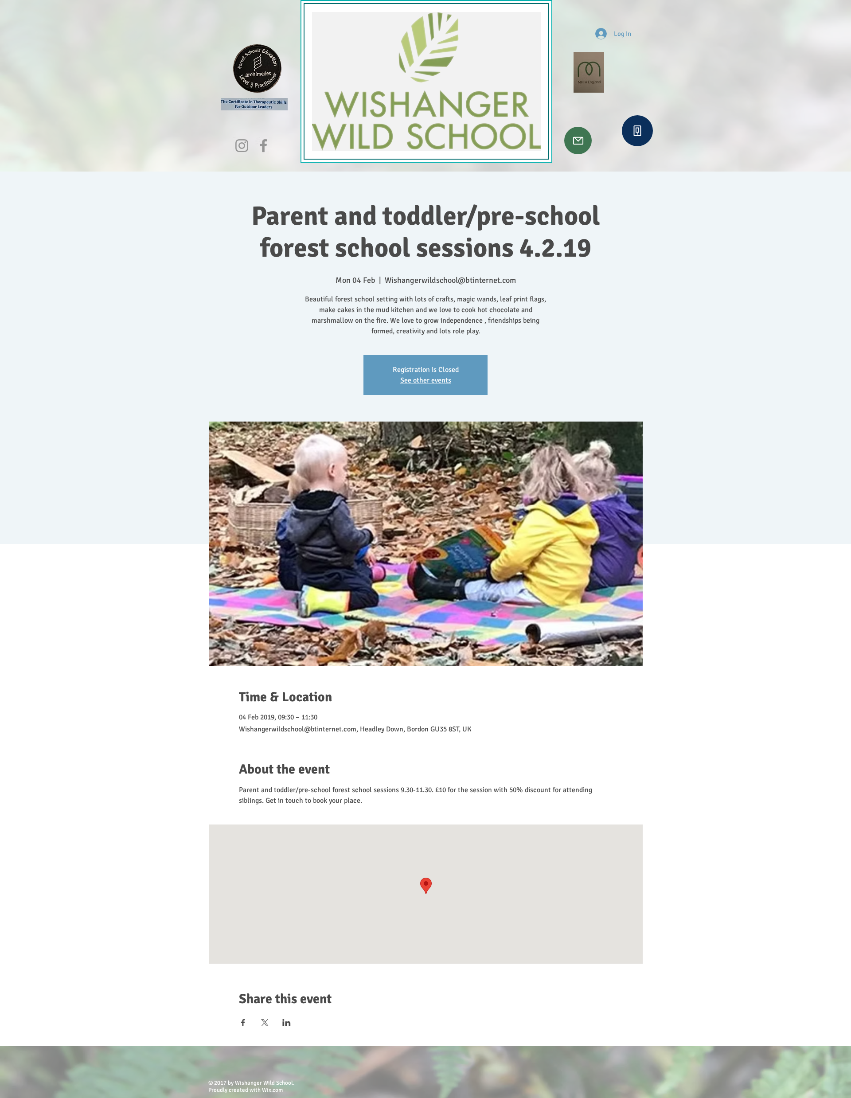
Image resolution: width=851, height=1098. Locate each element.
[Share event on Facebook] (243, 1022)
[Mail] (578, 140)
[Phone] (637, 130)
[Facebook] (263, 145)
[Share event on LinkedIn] (286, 1022)
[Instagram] (241, 145)
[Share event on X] (265, 1022)
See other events (425, 380)
